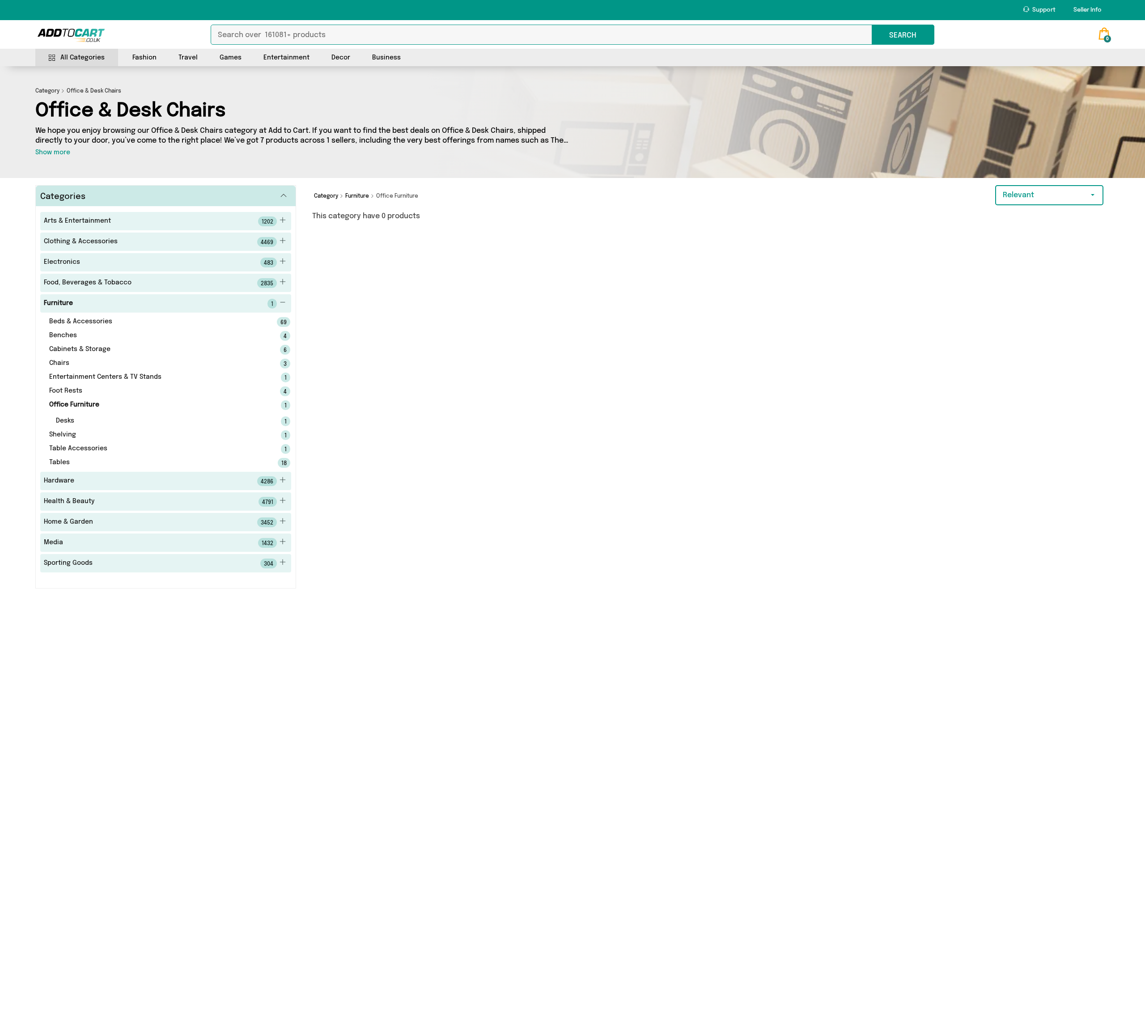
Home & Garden (158, 522)
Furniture (158, 303)
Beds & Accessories (155, 322)
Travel (188, 58)
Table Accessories (155, 449)
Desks (159, 421)
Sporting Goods (158, 563)
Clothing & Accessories (158, 242)
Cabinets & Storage (155, 349)
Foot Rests (155, 391)
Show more (52, 152)
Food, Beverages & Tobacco (158, 283)
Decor (340, 58)
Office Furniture (155, 405)
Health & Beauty (158, 501)
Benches (155, 335)
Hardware (158, 481)
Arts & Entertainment (158, 221)
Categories (62, 197)
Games (231, 58)
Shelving (155, 435)
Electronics (158, 262)
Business (386, 58)
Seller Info (1087, 10)
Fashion (144, 58)
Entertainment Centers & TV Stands (155, 377)
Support (1043, 10)
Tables (155, 462)
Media (158, 542)
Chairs (155, 363)
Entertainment (286, 58)
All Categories (82, 58)
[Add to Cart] (71, 35)
